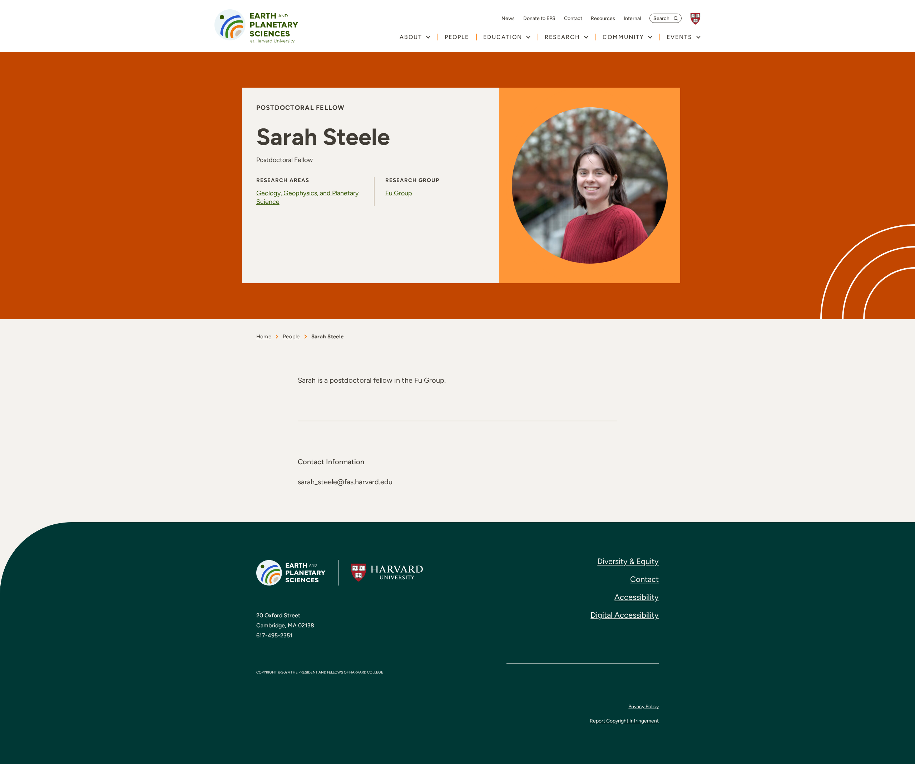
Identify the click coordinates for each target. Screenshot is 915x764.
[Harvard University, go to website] (699, 19)
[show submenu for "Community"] (650, 37)
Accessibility (636, 597)
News (508, 18)
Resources (603, 18)
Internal (632, 18)
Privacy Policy (643, 707)
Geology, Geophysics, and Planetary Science (307, 197)
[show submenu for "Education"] (528, 37)
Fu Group (398, 193)
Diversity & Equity (628, 561)
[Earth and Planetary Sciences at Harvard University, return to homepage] (256, 26)
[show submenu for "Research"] (586, 37)
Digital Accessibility (624, 615)
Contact (573, 18)
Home (263, 336)
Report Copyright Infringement (624, 721)
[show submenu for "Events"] (698, 37)
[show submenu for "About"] (428, 37)
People (457, 37)
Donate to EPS (539, 18)
